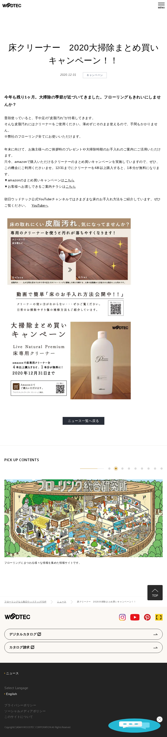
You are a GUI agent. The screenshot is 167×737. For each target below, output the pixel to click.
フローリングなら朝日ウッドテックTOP (25, 601)
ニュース (61, 601)
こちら (69, 180)
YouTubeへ (40, 205)
